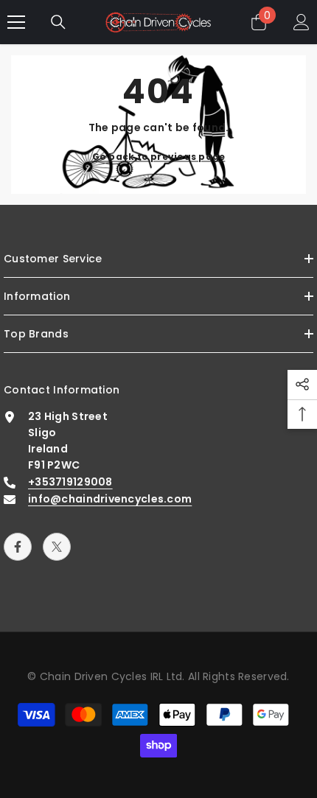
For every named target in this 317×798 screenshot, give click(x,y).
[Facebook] (18, 547)
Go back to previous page (159, 156)
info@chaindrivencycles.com (110, 498)
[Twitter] (57, 547)
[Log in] (301, 22)
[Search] (58, 22)
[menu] (16, 22)
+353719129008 (70, 482)
